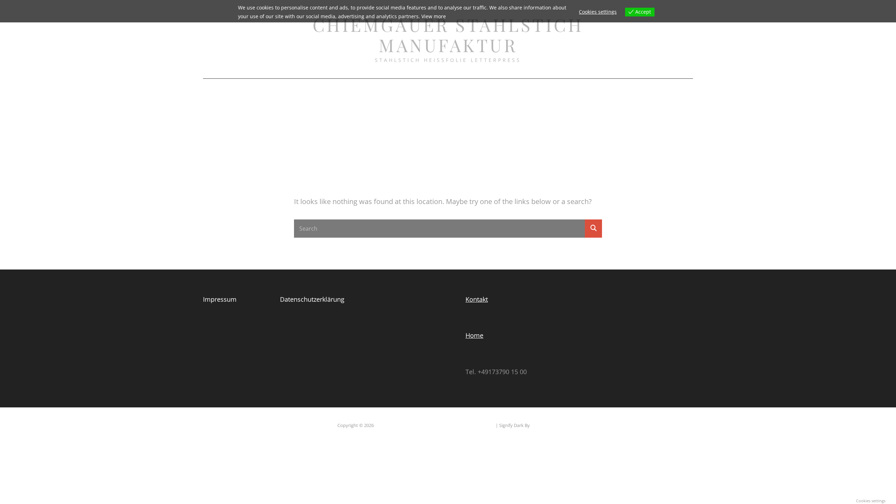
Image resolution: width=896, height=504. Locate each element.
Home (474, 335)
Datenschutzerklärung (434, 88)
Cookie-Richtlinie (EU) (361, 88)
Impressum (549, 88)
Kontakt (476, 299)
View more (433, 16)
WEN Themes (545, 425)
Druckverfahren (501, 88)
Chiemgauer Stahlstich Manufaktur (448, 35)
